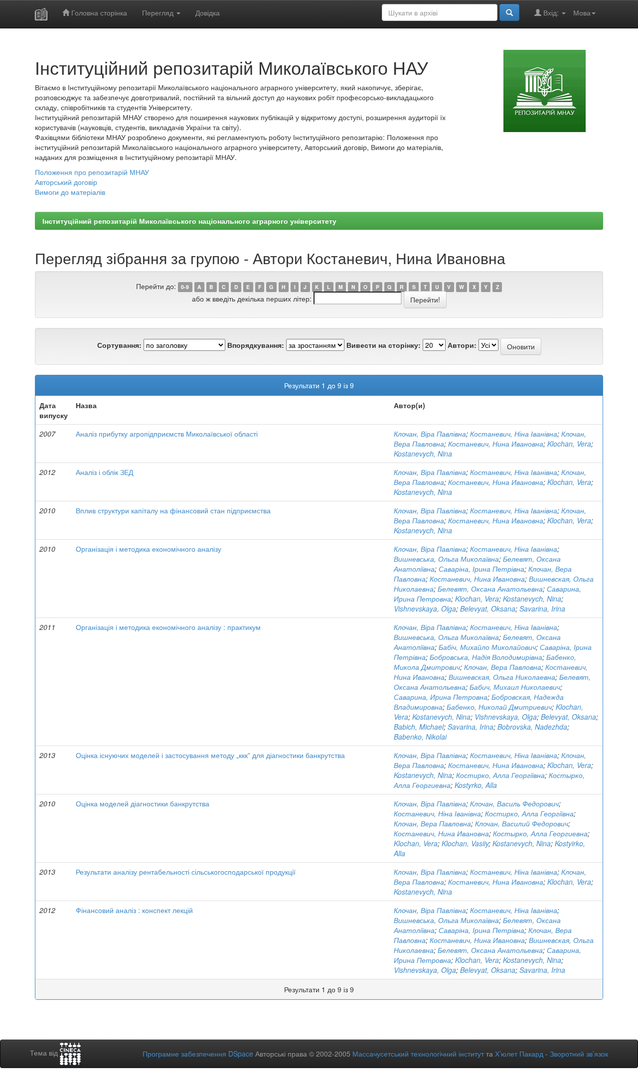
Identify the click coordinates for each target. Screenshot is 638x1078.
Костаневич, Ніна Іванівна (513, 434)
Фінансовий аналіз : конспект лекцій (134, 910)
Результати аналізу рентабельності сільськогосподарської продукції (186, 872)
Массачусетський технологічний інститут (418, 1054)
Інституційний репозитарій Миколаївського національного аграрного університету (189, 221)
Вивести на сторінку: (383, 345)
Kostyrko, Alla (476, 785)
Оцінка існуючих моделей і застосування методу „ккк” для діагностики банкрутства (210, 755)
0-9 (185, 287)
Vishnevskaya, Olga (425, 609)
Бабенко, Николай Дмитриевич (499, 707)
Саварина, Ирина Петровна (440, 697)
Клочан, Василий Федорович (521, 823)
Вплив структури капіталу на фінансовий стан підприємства (173, 510)
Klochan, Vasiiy (465, 843)
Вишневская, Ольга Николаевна (502, 677)
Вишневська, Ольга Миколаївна (446, 559)
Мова (582, 12)
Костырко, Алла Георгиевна (540, 833)
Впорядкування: (255, 345)
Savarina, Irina (542, 609)
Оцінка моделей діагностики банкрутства (142, 803)
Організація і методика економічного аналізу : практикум (168, 627)
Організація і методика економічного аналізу (148, 549)
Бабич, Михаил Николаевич (515, 687)
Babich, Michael (419, 727)
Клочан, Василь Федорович (514, 803)
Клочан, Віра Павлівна (430, 434)
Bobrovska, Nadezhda (532, 727)
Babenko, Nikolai (420, 737)
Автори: (462, 345)
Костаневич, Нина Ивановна (495, 444)
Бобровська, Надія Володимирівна (486, 657)
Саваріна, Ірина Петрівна (481, 569)
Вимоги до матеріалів (70, 192)
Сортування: (119, 345)
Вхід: (551, 12)
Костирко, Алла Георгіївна (500, 775)
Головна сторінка (98, 12)
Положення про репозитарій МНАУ (92, 172)
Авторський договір (66, 182)
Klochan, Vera (569, 444)
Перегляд (158, 12)
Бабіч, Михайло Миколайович (487, 647)
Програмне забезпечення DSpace (198, 1054)
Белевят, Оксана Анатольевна (490, 589)
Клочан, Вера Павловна (502, 667)
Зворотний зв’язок (579, 1054)
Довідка (207, 12)
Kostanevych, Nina (423, 454)
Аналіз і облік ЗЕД (104, 472)
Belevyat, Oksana (487, 609)
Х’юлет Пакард (519, 1054)
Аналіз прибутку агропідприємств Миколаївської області (167, 434)
